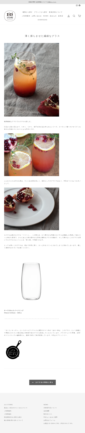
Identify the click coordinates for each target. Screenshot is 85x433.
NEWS (45, 16)
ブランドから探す (40, 12)
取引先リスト (48, 414)
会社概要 (46, 411)
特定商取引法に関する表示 (13, 417)
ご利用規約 (8, 414)
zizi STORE (8, 404)
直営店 (60, 16)
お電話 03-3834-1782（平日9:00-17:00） (58, 423)
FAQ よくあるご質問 (50, 417)
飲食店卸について (55, 12)
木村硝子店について (50, 408)
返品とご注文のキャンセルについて (16, 408)
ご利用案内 (26, 16)
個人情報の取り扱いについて (13, 420)
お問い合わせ (37, 16)
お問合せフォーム (49, 420)
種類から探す (28, 12)
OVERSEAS (42, 20)
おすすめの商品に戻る (44, 382)
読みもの (53, 16)
